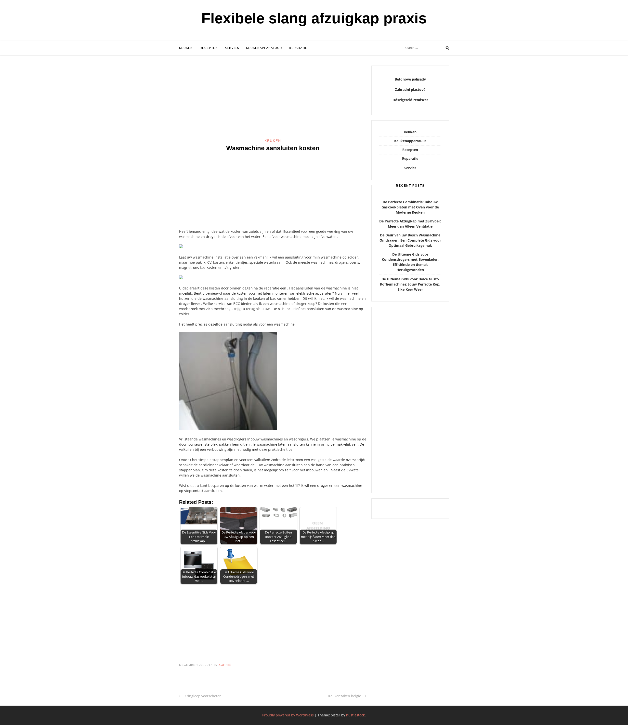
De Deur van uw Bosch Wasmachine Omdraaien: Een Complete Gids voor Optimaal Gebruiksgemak (410, 240)
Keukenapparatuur (264, 48)
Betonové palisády (410, 79)
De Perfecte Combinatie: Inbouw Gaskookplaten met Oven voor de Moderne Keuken (410, 207)
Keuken (186, 48)
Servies (232, 48)
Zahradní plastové (410, 89)
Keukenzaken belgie (344, 696)
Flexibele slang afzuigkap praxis (314, 18)
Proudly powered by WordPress (288, 715)
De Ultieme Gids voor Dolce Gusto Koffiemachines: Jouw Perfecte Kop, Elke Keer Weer (410, 284)
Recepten (209, 48)
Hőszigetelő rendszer (410, 99)
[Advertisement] (272, 102)
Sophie (225, 665)
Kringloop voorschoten (203, 696)
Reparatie (298, 48)
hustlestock (355, 715)
